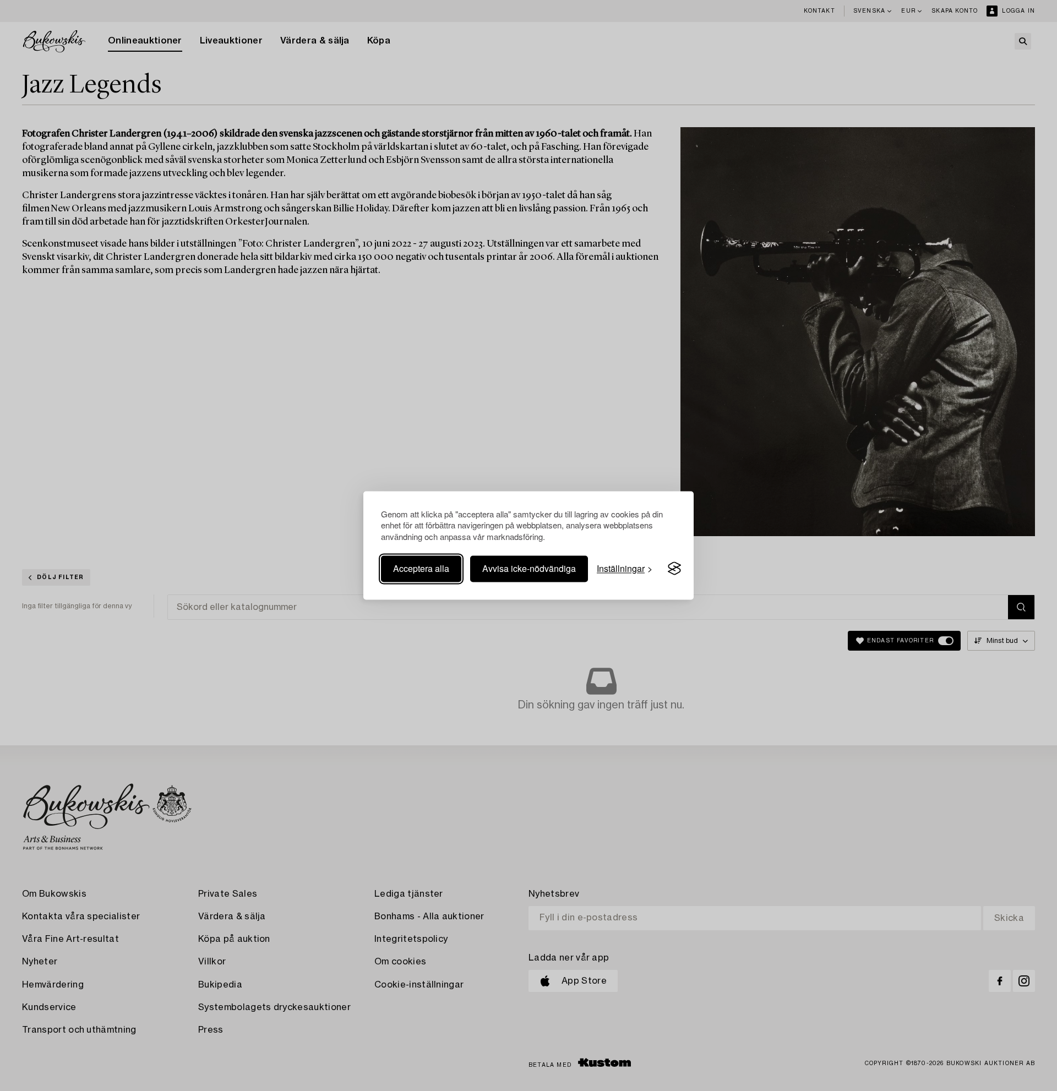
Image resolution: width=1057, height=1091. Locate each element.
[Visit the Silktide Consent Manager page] (674, 568)
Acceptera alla (421, 568)
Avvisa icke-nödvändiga (529, 568)
